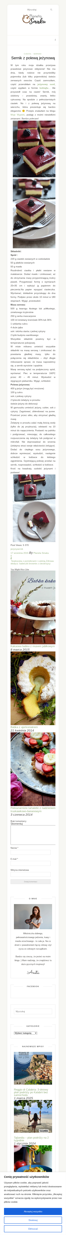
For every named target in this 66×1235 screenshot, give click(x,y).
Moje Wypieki (18, 114)
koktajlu (44, 88)
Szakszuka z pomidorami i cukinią (28, 561)
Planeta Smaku (41, 553)
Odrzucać (33, 1228)
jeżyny (14, 549)
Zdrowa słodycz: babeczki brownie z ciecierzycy (32, 562)
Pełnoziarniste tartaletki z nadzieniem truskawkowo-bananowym (33, 810)
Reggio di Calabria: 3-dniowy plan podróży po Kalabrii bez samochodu (31, 1092)
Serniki (37, 54)
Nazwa (14, 848)
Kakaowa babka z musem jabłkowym (33, 646)
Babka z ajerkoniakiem (24, 727)
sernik (20, 549)
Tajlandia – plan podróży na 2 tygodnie (31, 1139)
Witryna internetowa (20, 870)
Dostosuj (33, 1220)
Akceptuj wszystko (33, 1211)
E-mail (14, 859)
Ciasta (27, 54)
